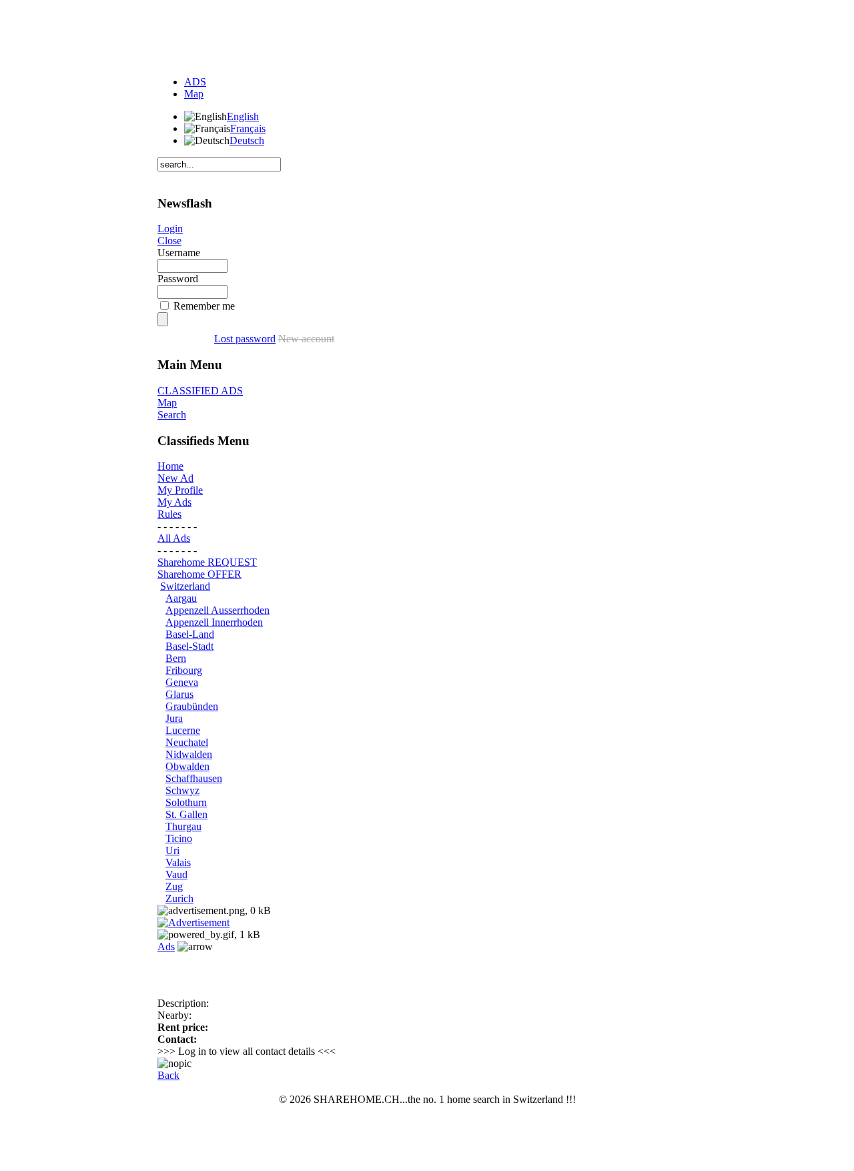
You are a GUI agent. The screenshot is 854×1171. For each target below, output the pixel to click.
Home (170, 466)
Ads (166, 946)
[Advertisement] (427, 35)
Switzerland (185, 586)
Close (169, 240)
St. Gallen (186, 814)
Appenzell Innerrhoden (214, 622)
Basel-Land (189, 634)
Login (170, 228)
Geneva (181, 682)
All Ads (173, 538)
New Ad (175, 478)
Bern (175, 658)
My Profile (180, 490)
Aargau (181, 598)
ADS (195, 81)
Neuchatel (186, 742)
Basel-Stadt (189, 646)
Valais (178, 862)
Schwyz (182, 790)
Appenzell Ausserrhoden (217, 610)
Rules (169, 514)
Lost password (245, 338)
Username (178, 252)
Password (177, 278)
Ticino (178, 838)
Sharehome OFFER (199, 574)
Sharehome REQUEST (207, 562)
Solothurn (186, 802)
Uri (172, 850)
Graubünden (191, 706)
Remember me (204, 306)
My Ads (174, 502)
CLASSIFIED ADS (200, 390)
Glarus (179, 694)
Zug (174, 886)
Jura (174, 718)
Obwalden (187, 766)
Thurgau (183, 826)
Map (193, 93)
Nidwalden (188, 754)
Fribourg (183, 670)
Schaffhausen (193, 778)
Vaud (176, 874)
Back (168, 1075)
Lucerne (182, 730)
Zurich (179, 898)
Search (171, 414)
